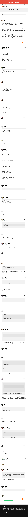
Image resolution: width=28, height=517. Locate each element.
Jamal (4, 126)
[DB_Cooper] (2, 20)
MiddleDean (5, 211)
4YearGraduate (6, 458)
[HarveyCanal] (2, 82)
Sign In (25, 4)
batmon (5, 185)
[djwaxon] (2, 140)
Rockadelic (5, 197)
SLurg (4, 219)
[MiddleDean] (2, 211)
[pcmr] (2, 68)
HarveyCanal (6, 81)
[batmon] (2, 186)
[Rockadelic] (2, 198)
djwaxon (5, 140)
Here (18, 2)
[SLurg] (2, 220)
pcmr (4, 67)
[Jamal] (2, 127)
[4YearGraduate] (2, 459)
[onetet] (2, 150)
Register (8, 500)
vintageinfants (6, 445)
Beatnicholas (6, 117)
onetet (4, 149)
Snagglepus (5, 348)
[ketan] (3, 464)
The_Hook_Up (6, 47)
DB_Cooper (5, 20)
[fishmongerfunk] (2, 244)
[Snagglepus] (2, 349)
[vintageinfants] (2, 446)
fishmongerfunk (6, 243)
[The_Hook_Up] (2, 48)
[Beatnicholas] (2, 118)
